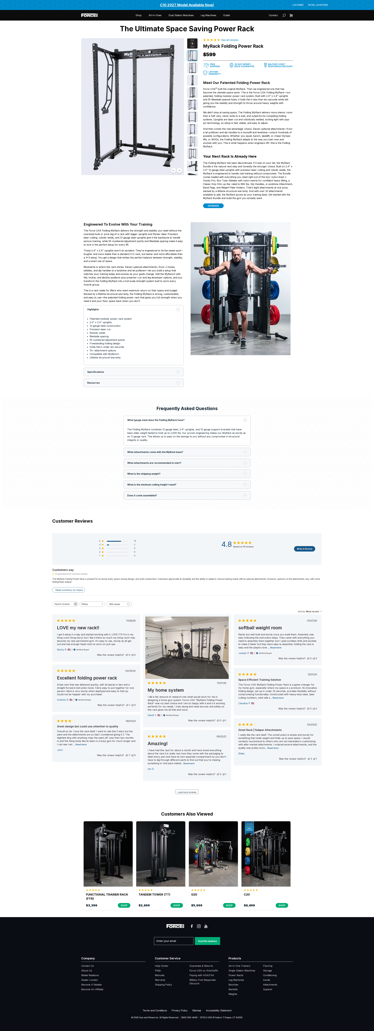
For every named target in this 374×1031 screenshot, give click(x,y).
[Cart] (291, 15)
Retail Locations (318, 5)
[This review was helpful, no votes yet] (127, 654)
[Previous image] (173, 170)
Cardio (266, 979)
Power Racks (236, 975)
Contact (273, 15)
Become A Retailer (91, 984)
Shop (138, 15)
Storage (267, 970)
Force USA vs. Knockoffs (203, 970)
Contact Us (87, 965)
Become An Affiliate (92, 989)
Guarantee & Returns (201, 965)
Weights (233, 994)
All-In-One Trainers (239, 965)
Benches (233, 984)
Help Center (161, 965)
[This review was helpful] (127, 755)
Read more (275, 647)
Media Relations (90, 975)
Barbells (233, 989)
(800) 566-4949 (189, 1017)
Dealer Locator (89, 979)
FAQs (158, 970)
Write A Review (304, 549)
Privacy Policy (180, 1010)
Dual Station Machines (181, 15)
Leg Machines (208, 15)
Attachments (270, 984)
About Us (86, 970)
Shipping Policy (163, 984)
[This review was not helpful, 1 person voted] (223, 720)
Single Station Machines (242, 970)
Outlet (226, 15)
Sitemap (196, 1010)
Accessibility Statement (218, 1010)
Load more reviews (187, 792)
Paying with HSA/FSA (201, 975)
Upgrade (213, 205)
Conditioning (270, 975)
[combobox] (92, 604)
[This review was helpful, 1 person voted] (127, 705)
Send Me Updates (207, 941)
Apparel (267, 989)
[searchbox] (62, 604)
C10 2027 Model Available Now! (187, 5)
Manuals (159, 975)
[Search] (284, 15)
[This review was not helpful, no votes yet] (132, 654)
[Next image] (179, 170)
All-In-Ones (155, 15)
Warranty (160, 979)
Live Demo (298, 5)
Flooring (267, 965)
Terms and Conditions (155, 1010)
